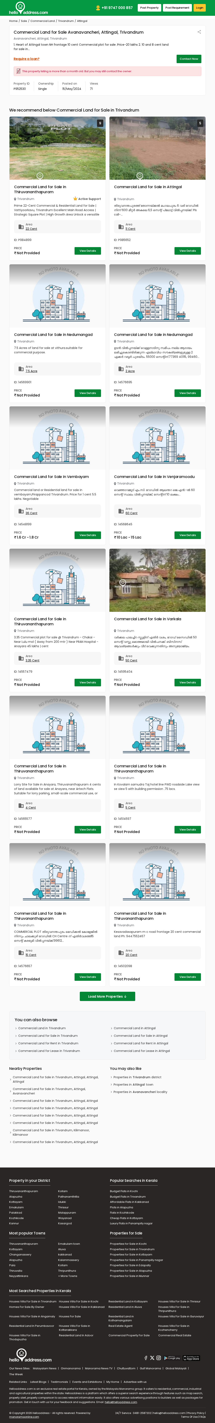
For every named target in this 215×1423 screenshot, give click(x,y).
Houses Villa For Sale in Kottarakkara (74, 1328)
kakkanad (65, 1255)
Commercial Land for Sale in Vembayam (51, 476)
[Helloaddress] (29, 8)
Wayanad (65, 1218)
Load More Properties (105, 996)
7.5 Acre (31, 371)
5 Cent (130, 807)
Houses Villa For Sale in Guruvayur (181, 1316)
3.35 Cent (32, 660)
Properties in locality (140, 1092)
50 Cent (131, 660)
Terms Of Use (189, 1417)
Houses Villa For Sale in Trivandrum (32, 1301)
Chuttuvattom (126, 1368)
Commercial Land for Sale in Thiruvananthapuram (40, 189)
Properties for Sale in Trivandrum (132, 1249)
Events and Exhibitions (87, 1382)
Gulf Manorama (151, 1368)
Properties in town (133, 1084)
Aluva (62, 1249)
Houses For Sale (70, 1316)
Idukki (62, 1202)
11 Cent (130, 229)
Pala (12, 1265)
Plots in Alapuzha (121, 1207)
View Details (88, 251)
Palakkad (15, 1213)
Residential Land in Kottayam (128, 1301)
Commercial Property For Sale (129, 1335)
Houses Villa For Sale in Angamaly (32, 1316)
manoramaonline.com (24, 1417)
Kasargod (65, 1223)
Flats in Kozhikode (122, 1213)
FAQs (202, 1417)
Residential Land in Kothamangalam (121, 1318)
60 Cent (132, 513)
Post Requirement (177, 8)
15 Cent (31, 955)
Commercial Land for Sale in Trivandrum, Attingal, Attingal (55, 1101)
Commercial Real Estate (174, 1335)
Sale (24, 21)
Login (199, 8)
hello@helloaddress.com (121, 1402)
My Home (113, 1382)
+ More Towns (67, 1276)
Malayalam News (45, 1368)
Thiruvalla (15, 1271)
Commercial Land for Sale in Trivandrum (48, 1036)
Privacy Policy (196, 1413)
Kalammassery (68, 1260)
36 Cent (31, 513)
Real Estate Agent (120, 1326)
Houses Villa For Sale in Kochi (78, 1301)
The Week (16, 1374)
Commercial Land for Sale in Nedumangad (53, 334)
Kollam (63, 1191)
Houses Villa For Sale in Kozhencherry (173, 1328)
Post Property (149, 8)
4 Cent (31, 807)
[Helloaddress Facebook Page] (146, 1359)
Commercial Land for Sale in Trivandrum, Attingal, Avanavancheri (49, 1091)
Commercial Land (42, 21)
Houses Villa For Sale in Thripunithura (173, 1309)
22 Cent (31, 229)
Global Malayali (176, 1368)
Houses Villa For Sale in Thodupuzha (24, 1337)
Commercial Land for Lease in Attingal (142, 1051)
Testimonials (60, 1382)
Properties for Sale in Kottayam (131, 1255)
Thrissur (63, 1207)
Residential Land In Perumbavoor (31, 1326)
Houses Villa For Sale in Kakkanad (82, 1307)
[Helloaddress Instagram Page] (158, 1358)
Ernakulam (16, 1207)
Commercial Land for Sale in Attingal (148, 186)
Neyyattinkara (18, 1276)
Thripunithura (67, 1271)
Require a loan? (26, 58)
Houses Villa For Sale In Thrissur (179, 1301)
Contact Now (189, 59)
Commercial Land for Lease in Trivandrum (49, 1051)
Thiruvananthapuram (23, 1191)
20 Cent (131, 955)
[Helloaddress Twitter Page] (152, 1359)
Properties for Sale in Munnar (129, 1276)
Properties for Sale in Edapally (130, 1265)
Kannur (14, 1223)
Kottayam (15, 1202)
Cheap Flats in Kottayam (126, 1218)
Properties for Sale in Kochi (128, 1244)
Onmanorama (71, 1368)
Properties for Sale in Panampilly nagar (136, 1260)
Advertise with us (135, 1382)
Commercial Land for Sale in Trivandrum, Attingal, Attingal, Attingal (55, 1079)
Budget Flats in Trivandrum (128, 1197)
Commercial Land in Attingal (135, 1028)
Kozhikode (16, 1218)
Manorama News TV (99, 1368)
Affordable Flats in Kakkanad (129, 1202)
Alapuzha (15, 1197)
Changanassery (20, 1255)
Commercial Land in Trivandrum (42, 1028)
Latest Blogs (38, 1382)
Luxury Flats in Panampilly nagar (131, 1223)
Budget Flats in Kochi (124, 1191)
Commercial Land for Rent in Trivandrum (48, 1043)
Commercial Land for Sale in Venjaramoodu (154, 476)
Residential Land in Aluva (125, 1307)
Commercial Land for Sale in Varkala (147, 619)
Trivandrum (66, 21)
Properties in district (137, 1077)
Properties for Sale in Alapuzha (131, 1271)
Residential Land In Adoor (76, 1335)
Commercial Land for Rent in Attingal (141, 1043)
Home (13, 21)
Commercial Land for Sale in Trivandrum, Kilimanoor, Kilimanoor (51, 1132)
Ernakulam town (69, 1244)
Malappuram (67, 1213)
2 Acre (130, 371)
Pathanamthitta (68, 1197)
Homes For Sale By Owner (26, 1307)
